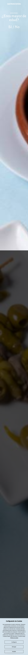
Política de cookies (14, 637)
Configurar (14, 642)
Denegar (14, 646)
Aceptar (14, 651)
